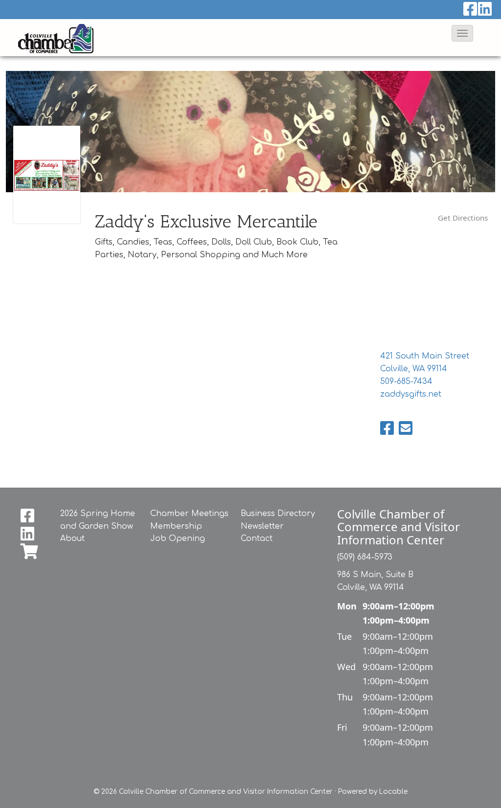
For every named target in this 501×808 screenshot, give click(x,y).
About (72, 538)
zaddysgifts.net (410, 394)
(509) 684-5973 (364, 557)
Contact (257, 538)
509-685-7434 (406, 381)
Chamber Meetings (189, 513)
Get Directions (463, 218)
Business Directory (278, 513)
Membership (176, 526)
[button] (462, 33)
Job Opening (177, 538)
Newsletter (262, 526)
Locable (393, 791)
